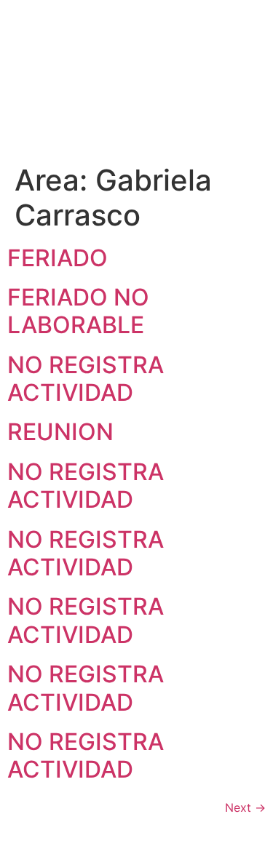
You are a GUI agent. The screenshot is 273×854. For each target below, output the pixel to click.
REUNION (60, 432)
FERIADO (57, 258)
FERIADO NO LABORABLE (78, 311)
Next (245, 807)
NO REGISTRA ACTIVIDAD (85, 379)
